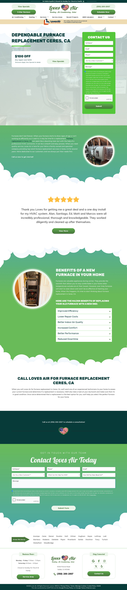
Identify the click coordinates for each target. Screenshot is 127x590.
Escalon (59, 536)
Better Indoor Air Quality (70, 322)
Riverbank (72, 539)
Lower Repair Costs (68, 316)
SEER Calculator (88, 17)
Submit (99, 106)
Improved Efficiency (68, 311)
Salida (80, 539)
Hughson (81, 536)
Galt (66, 536)
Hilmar (73, 536)
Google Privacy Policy (66, 588)
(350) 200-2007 (82, 495)
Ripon (63, 539)
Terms (72, 586)
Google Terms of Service (84, 588)
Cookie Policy (91, 586)
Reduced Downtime (68, 339)
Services (43, 17)
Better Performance (68, 333)
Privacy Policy (97, 93)
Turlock (105, 539)
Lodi (104, 536)
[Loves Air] (63, 8)
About (100, 17)
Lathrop (97, 536)
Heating (32, 17)
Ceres (44, 536)
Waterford (37, 543)
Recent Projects (72, 17)
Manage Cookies (80, 586)
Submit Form (63, 508)
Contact (111, 17)
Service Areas (57, 17)
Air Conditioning (17, 17)
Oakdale (55, 539)
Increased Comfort (67, 328)
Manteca (36, 539)
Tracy (97, 539)
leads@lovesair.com (96, 91)
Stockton (89, 539)
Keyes (90, 536)
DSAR (99, 586)
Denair (51, 536)
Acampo (36, 536)
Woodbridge (49, 543)
